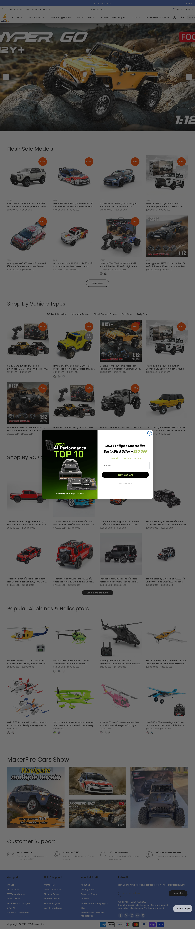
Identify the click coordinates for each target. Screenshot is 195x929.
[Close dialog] (149, 433)
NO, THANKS (125, 483)
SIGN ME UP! (125, 475)
